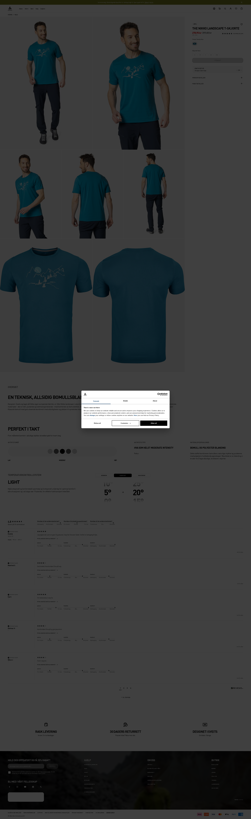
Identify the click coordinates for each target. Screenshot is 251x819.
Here (135, 415)
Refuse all (97, 423)
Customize (124, 423)
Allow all (154, 423)
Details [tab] (125, 401)
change (92, 415)
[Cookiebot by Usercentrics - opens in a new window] (158, 394)
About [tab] (155, 401)
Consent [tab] (96, 401)
